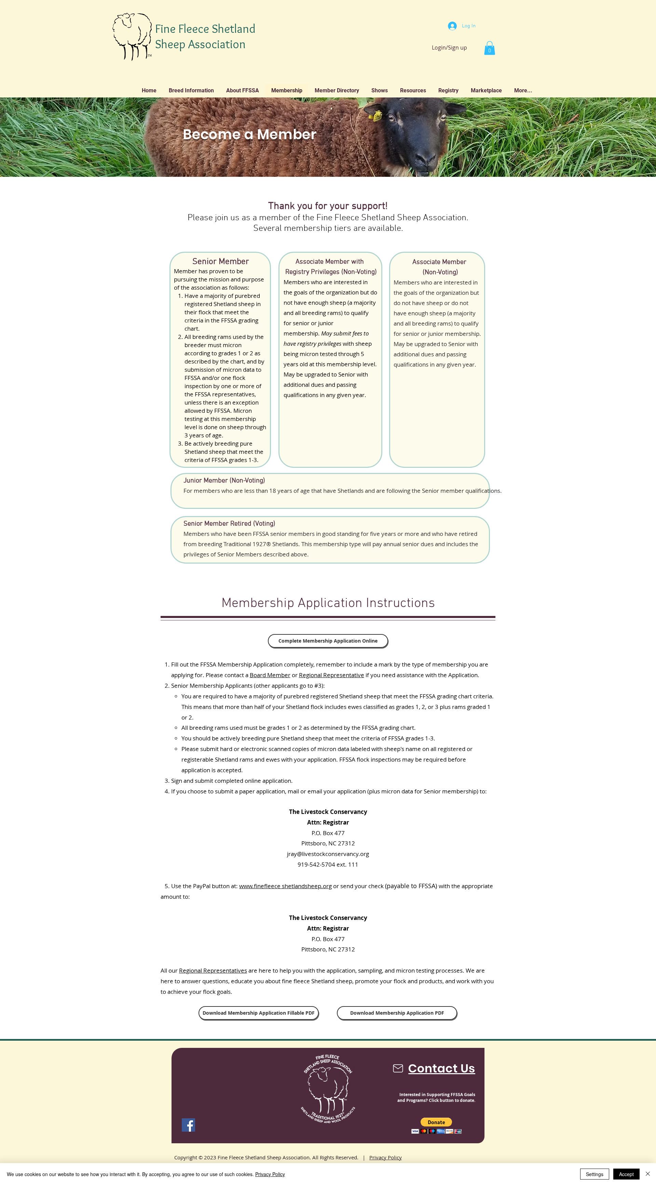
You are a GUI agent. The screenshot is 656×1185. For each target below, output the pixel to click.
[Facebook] (188, 1125)
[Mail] (398, 1068)
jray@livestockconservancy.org (328, 854)
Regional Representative (331, 675)
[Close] (648, 1174)
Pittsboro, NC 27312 (328, 843)
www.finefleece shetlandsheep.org (285, 886)
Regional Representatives (213, 970)
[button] (489, 48)
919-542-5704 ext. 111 (328, 864)
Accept (626, 1174)
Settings (594, 1174)
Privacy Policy (385, 1157)
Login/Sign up (449, 47)
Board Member (270, 675)
